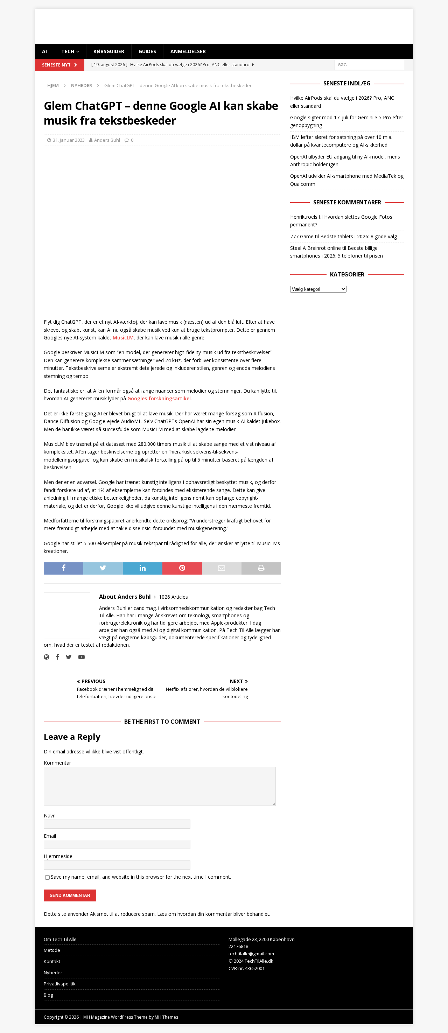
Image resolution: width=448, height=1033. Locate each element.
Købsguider (108, 51)
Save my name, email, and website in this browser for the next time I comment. (141, 876)
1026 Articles (173, 596)
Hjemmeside (58, 856)
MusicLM (123, 337)
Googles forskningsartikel (159, 398)
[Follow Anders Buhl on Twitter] (66, 657)
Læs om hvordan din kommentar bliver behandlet (213, 914)
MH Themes (166, 1017)
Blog (48, 995)
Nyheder (53, 972)
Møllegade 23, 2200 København (262, 939)
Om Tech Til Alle (60, 939)
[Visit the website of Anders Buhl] (46, 657)
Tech (67, 51)
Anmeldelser (188, 51)
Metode (52, 950)
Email (50, 835)
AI (44, 51)
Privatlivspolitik (60, 984)
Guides (147, 51)
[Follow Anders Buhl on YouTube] (79, 657)
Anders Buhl (107, 140)
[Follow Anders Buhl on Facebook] (54, 657)
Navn (50, 815)
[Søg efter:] (369, 64)
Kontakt (52, 961)
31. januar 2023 (69, 140)
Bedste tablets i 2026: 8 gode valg (358, 236)
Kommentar (57, 762)
